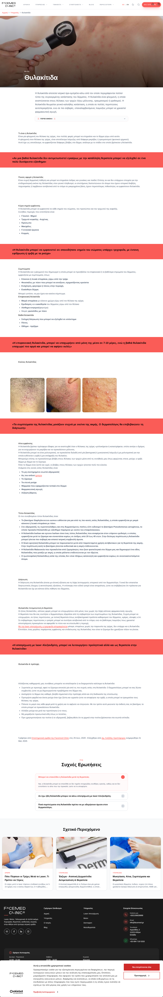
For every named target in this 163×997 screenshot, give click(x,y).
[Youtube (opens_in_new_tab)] (7, 931)
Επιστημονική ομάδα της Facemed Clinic (50, 738)
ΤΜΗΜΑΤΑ (57, 4)
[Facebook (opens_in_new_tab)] (14, 931)
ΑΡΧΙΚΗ (26, 4)
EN (128, 4)
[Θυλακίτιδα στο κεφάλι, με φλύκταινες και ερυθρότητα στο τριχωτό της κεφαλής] (27, 395)
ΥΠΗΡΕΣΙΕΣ (40, 4)
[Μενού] (158, 4)
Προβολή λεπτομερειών (44, 992)
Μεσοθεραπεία (89, 927)
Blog (45, 927)
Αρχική (5, 13)
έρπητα (38, 475)
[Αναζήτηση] (138, 4)
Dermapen (88, 923)
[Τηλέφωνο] (147, 4)
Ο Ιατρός (47, 923)
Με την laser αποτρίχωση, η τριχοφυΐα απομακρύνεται (42, 626)
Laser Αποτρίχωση (91, 914)
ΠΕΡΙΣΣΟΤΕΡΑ (106, 4)
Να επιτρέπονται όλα (141, 967)
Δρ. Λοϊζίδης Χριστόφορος (114, 738)
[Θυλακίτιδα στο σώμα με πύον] (99, 395)
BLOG (91, 4)
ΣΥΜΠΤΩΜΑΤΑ (75, 4)
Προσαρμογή (140, 975)
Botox (86, 918)
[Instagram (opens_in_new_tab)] (28, 931)
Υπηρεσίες (14, 13)
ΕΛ (123, 4)
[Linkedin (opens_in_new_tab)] (21, 931)
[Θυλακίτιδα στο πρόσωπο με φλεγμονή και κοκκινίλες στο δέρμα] (63, 395)
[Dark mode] (133, 4)
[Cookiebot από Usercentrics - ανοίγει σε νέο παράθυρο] (16, 992)
